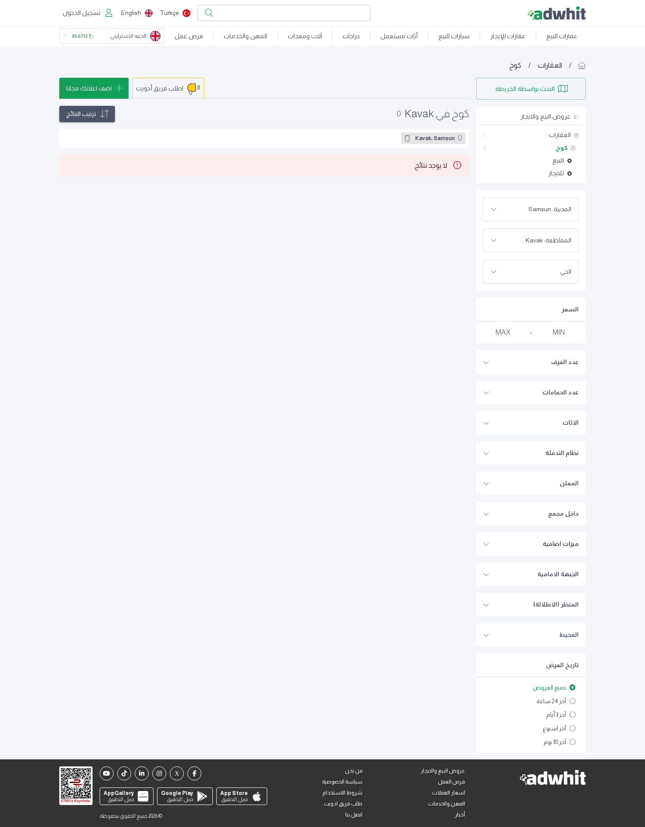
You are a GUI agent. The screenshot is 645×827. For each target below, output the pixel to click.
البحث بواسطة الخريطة (525, 88)
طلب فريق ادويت (343, 804)
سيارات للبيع (453, 36)
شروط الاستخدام (342, 793)
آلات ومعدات (305, 36)
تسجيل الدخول (81, 12)
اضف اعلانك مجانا (89, 88)
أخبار (460, 815)
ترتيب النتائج (81, 113)
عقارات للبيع (561, 36)
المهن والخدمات (245, 36)
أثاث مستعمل (399, 36)
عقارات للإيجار (508, 36)
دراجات (351, 36)
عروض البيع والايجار (443, 771)
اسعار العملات (448, 793)
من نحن (353, 771)
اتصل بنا (353, 815)
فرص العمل (451, 782)
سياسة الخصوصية (342, 782)
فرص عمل (189, 36)
